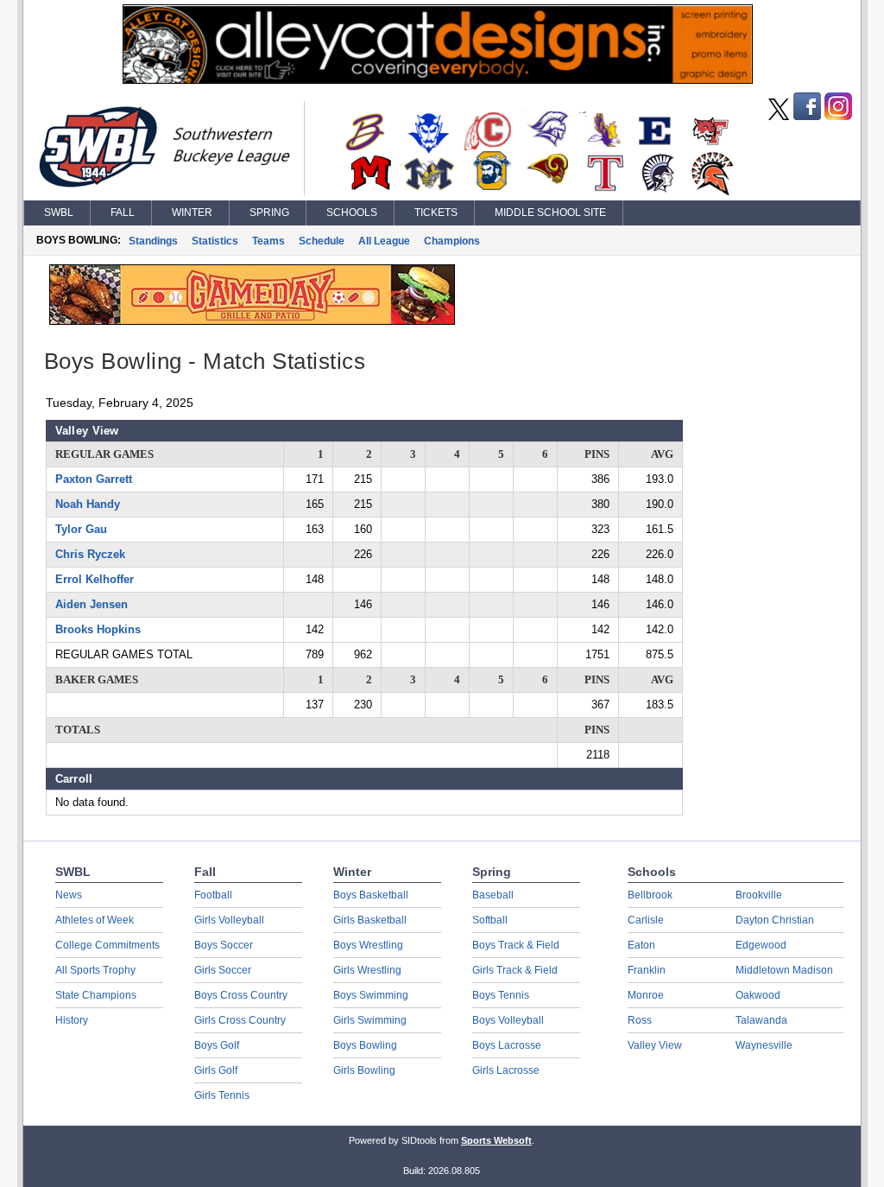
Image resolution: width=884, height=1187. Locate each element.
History (71, 1020)
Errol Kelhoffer (94, 579)
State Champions (95, 995)
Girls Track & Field (515, 970)
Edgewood (761, 945)
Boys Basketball (370, 895)
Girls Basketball (370, 920)
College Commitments (107, 945)
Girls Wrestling (367, 970)
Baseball (493, 895)
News (68, 895)
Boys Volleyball (508, 1020)
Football (213, 895)
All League (384, 241)
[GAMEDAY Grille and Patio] (252, 320)
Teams (268, 241)
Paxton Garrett (93, 479)
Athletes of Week (94, 920)
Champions (452, 241)
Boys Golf (216, 1045)
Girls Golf (215, 1070)
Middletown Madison (784, 970)
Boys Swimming (370, 995)
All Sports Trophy (95, 970)
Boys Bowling (365, 1045)
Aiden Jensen (91, 604)
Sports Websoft (496, 1140)
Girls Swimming (370, 1020)
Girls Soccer (222, 970)
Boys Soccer (223, 945)
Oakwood (758, 995)
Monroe (646, 995)
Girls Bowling (364, 1070)
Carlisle (646, 920)
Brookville (759, 895)
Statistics (215, 241)
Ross (640, 1020)
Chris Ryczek (90, 554)
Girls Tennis (221, 1095)
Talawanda (761, 1020)
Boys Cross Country (240, 995)
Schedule (321, 241)
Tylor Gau (81, 529)
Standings (153, 241)
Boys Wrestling (368, 945)
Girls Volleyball (229, 920)
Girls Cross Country (240, 1020)
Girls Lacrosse (506, 1070)
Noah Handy (87, 504)
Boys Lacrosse (506, 1045)
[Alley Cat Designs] (438, 79)
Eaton (641, 945)
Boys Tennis (500, 995)
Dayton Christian (775, 920)
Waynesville (764, 1045)
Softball (490, 920)
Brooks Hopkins (98, 629)
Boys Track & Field (515, 945)
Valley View (655, 1045)
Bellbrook (650, 895)
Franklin (647, 970)
